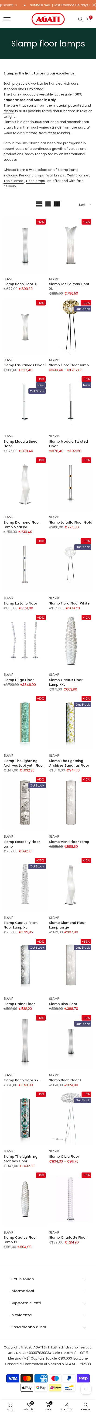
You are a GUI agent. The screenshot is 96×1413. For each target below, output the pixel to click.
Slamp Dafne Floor (19, 1004)
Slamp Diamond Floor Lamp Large (67, 925)
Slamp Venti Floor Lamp (69, 841)
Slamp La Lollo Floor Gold (70, 522)
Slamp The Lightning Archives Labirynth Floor (23, 763)
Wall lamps (55, 175)
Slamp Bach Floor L (65, 1080)
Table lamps (13, 181)
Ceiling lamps (78, 175)
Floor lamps (35, 181)
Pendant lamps (31, 175)
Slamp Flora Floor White (69, 603)
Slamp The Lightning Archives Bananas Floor (69, 763)
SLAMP (8, 279)
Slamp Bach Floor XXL (21, 1080)
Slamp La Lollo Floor (20, 603)
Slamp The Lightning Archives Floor (20, 1158)
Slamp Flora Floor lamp (69, 365)
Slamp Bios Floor (63, 1004)
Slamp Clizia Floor (64, 1156)
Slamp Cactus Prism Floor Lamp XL (20, 925)
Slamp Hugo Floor (18, 680)
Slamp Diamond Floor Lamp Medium (21, 524)
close (93, 5)
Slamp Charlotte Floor (68, 1237)
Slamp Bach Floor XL (20, 284)
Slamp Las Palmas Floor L (24, 365)
